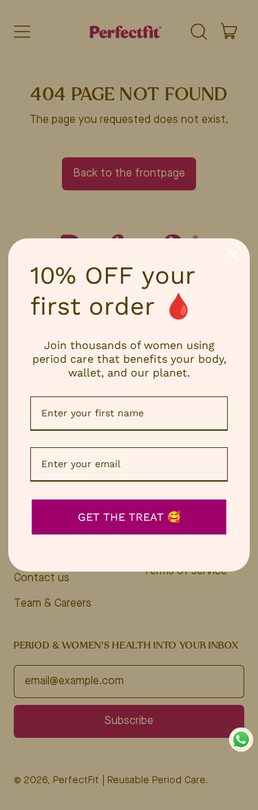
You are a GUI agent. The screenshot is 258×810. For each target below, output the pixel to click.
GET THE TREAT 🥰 (129, 517)
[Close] (233, 254)
